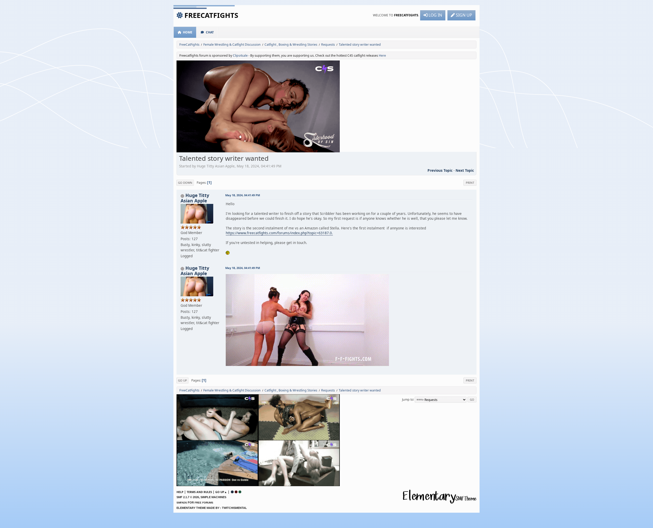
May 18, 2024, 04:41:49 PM (242, 195)
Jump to (407, 399)
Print (470, 183)
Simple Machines (213, 497)
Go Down (185, 183)
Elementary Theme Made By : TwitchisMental (212, 507)
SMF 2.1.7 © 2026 (188, 497)
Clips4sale (240, 55)
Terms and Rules (199, 492)
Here (382, 55)
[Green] (240, 492)
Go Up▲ (221, 492)
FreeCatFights (211, 15)
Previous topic (440, 170)
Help (180, 492)
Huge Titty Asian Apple (195, 197)
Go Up (182, 380)
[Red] (236, 492)
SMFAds (182, 502)
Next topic (465, 170)
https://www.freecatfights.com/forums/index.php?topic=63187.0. (279, 232)
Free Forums (204, 502)
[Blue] (232, 492)
